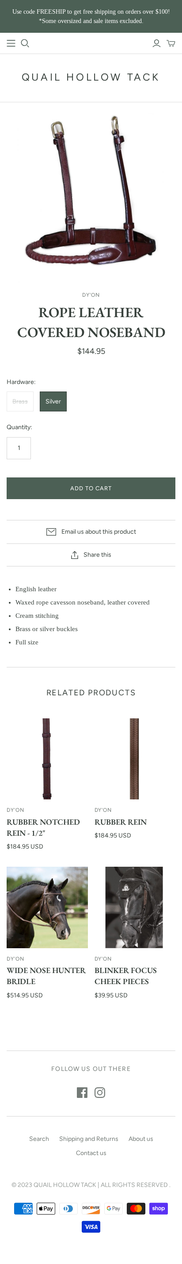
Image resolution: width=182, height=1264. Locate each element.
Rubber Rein (121, 822)
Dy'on (15, 810)
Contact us (91, 1153)
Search (39, 1139)
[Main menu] (11, 43)
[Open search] (25, 43)
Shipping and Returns (88, 1139)
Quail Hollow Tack (91, 77)
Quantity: (19, 427)
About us (141, 1139)
